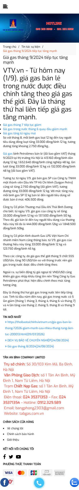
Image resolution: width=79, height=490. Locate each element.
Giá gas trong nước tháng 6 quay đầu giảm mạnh (35, 129)
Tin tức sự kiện (30, 47)
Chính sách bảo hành (20, 434)
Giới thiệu (13, 440)
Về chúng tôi (15, 428)
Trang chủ (9, 47)
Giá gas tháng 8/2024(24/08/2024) (30, 346)
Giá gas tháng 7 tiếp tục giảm (22, 125)
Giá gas (8, 154)
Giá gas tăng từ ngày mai (19, 133)
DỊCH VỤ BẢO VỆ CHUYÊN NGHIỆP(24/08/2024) (38, 340)
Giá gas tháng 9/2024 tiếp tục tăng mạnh (30, 51)
